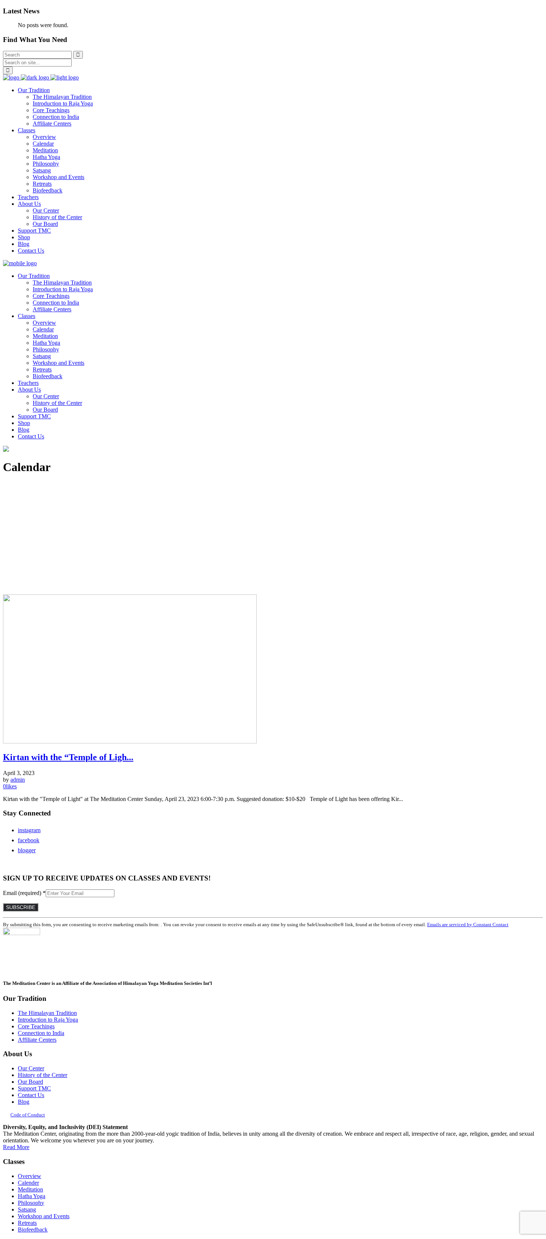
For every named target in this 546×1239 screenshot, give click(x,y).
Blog (23, 1102)
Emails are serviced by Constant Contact (467, 924)
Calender (28, 1183)
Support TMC (34, 1088)
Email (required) (24, 893)
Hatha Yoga (31, 1196)
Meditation (30, 1189)
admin (17, 779)
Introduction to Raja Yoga (48, 1019)
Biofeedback (33, 1229)
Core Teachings (36, 1026)
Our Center (31, 1068)
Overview (29, 1176)
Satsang (27, 1209)
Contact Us (31, 1095)
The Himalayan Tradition (47, 1013)
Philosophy (31, 1203)
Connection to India (41, 1033)
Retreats (27, 1223)
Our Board (30, 1082)
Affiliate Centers (37, 1040)
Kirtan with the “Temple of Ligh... (68, 757)
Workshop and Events (43, 1216)
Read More (16, 1147)
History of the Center (42, 1075)
